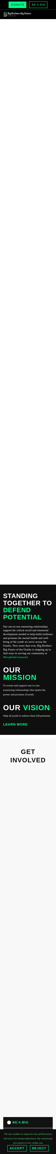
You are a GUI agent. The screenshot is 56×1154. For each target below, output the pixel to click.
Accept (17, 1148)
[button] (45, 14)
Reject (39, 1148)
